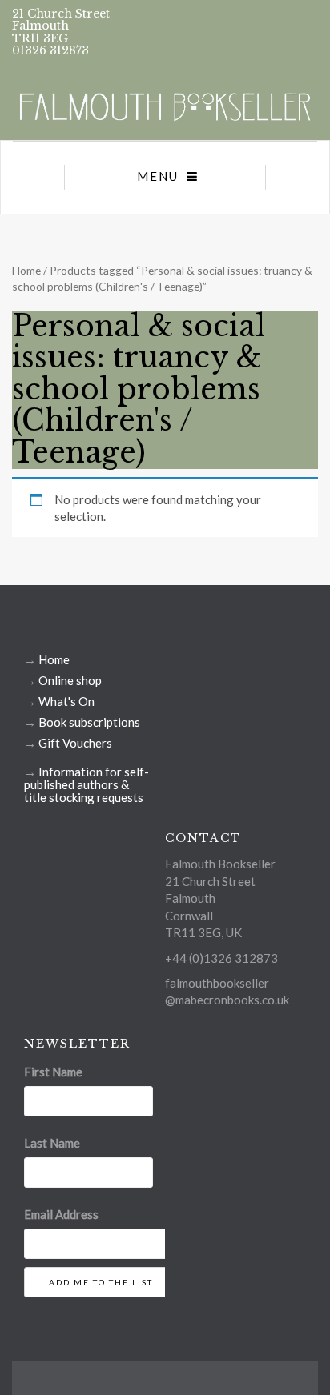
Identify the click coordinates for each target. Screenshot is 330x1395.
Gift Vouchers (75, 743)
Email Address (61, 1214)
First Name (53, 1071)
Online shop (70, 680)
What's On (66, 701)
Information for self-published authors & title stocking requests (86, 784)
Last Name (52, 1143)
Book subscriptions (89, 722)
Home (26, 270)
